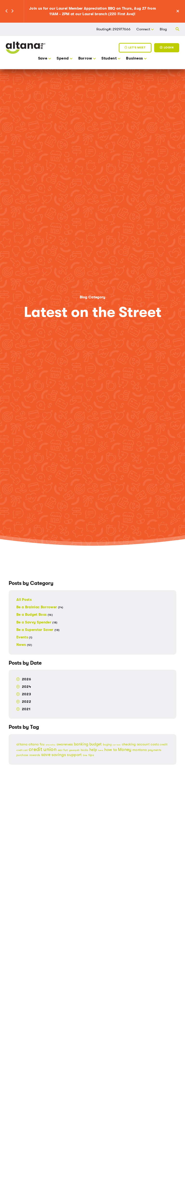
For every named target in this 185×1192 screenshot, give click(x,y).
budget (95, 744)
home (100, 750)
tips (91, 755)
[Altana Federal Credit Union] (25, 47)
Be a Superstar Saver (38, 630)
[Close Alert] (180, 11)
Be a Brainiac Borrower (39, 607)
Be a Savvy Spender (37, 622)
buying (107, 744)
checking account (136, 744)
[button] (6, 11)
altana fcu (36, 744)
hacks (84, 750)
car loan (117, 745)
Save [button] (42, 58)
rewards (34, 755)
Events (24, 637)
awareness (65, 744)
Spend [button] (63, 58)
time (85, 755)
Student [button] (109, 58)
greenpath (74, 750)
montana (139, 750)
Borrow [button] (85, 58)
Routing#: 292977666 (113, 29)
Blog (163, 29)
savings (59, 754)
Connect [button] (143, 29)
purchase (22, 755)
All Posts (24, 600)
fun (65, 750)
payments (154, 750)
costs (155, 744)
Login (168, 47)
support (74, 754)
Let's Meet (136, 47)
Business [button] (134, 58)
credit (163, 744)
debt (60, 750)
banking (81, 744)
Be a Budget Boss (34, 614)
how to (110, 749)
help (93, 750)
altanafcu (50, 745)
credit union (43, 749)
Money (125, 749)
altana (21, 744)
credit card (22, 750)
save (45, 754)
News (24, 645)
